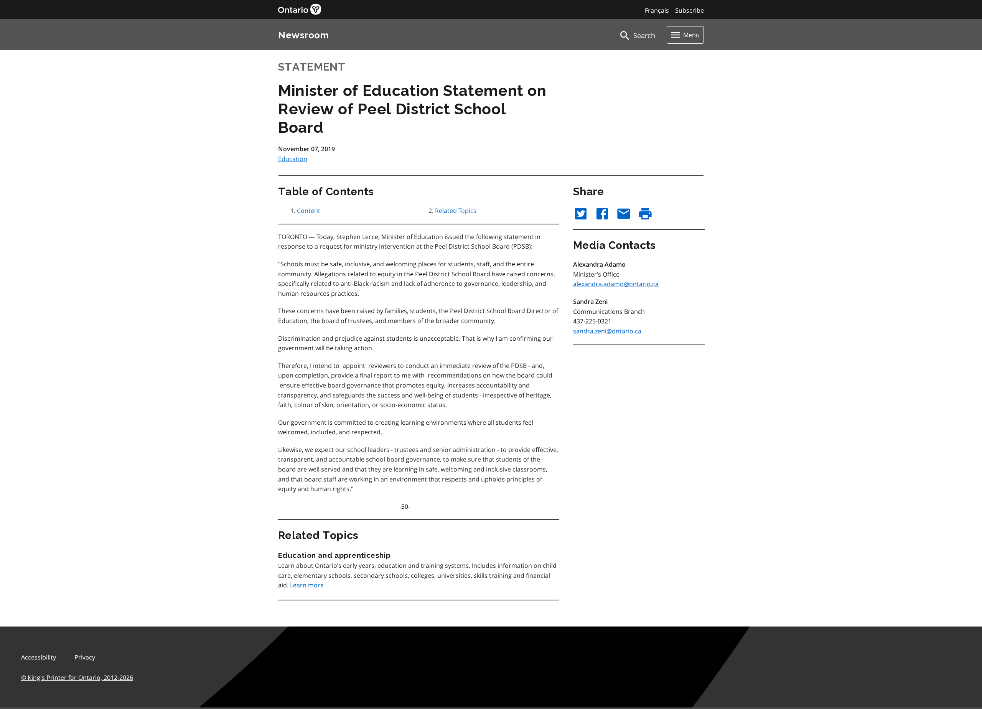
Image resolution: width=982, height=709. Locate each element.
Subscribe (689, 10)
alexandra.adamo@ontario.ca (616, 284)
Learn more (307, 585)
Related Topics (455, 210)
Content (308, 210)
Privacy (84, 657)
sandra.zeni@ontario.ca (607, 331)
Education (292, 159)
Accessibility (38, 657)
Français (657, 10)
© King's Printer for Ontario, (77, 677)
